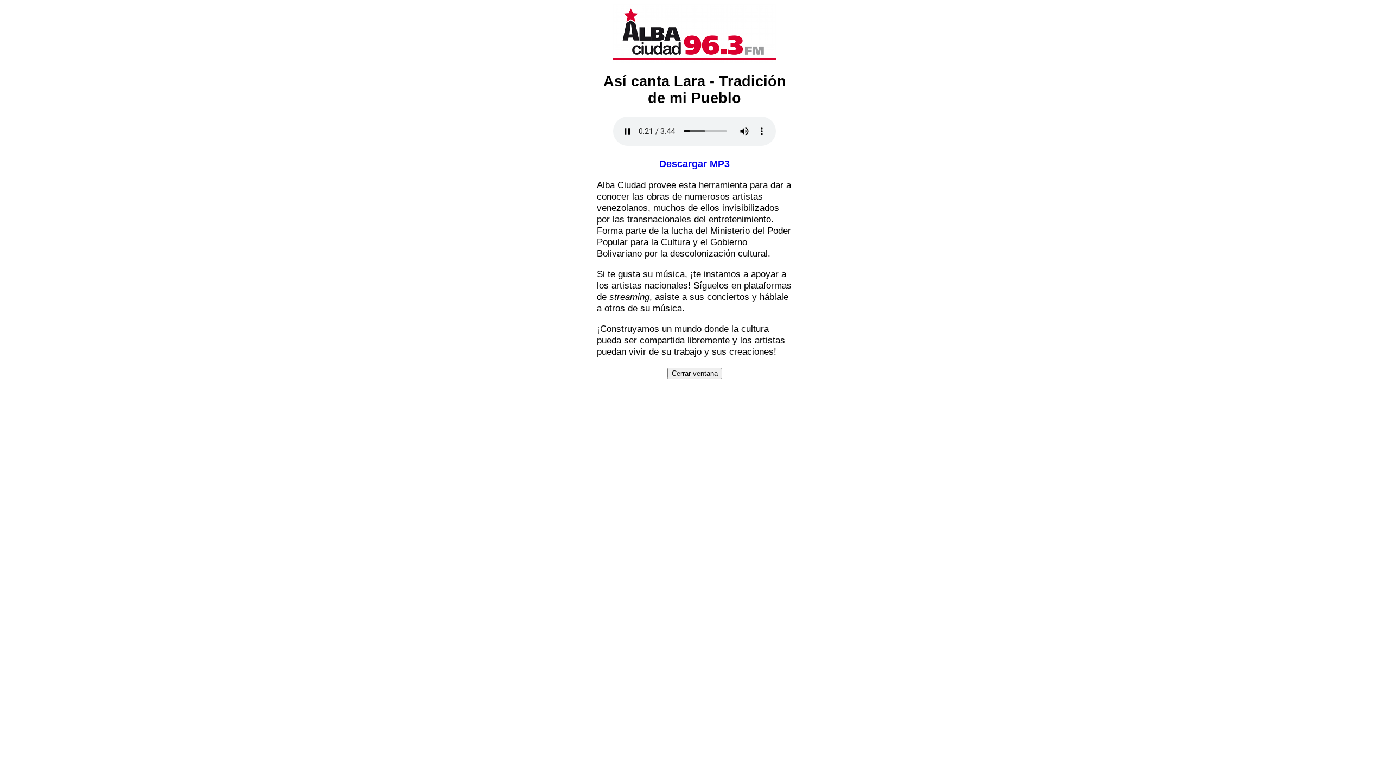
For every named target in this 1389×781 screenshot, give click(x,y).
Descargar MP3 (694, 163)
